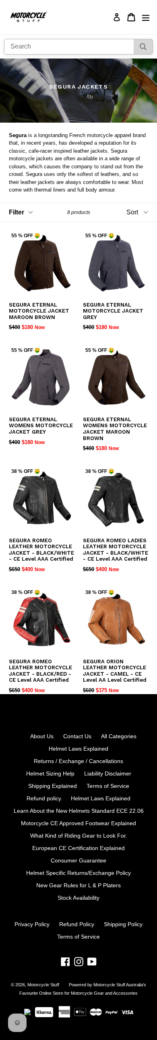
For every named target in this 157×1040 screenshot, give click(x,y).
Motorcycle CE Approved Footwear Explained (78, 823)
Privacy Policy (32, 924)
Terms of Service (108, 786)
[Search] (143, 46)
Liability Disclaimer (107, 773)
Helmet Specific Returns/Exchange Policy (78, 873)
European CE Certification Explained (78, 848)
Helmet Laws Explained (78, 748)
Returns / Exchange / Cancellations (78, 761)
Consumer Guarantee (78, 860)
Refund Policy (76, 924)
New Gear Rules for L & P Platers (78, 885)
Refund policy (44, 798)
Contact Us (77, 736)
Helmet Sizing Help (50, 773)
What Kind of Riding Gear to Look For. (78, 835)
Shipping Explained (52, 786)
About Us (42, 736)
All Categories (118, 736)
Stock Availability (78, 898)
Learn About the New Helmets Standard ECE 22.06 (79, 811)
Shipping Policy (123, 924)
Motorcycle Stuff (43, 984)
